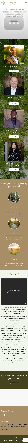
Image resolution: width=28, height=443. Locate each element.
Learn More (14, 20)
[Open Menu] (26, 3)
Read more (14, 71)
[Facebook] (2, 415)
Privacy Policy (14, 437)
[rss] (5, 415)
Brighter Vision (20, 440)
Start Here (13, 384)
